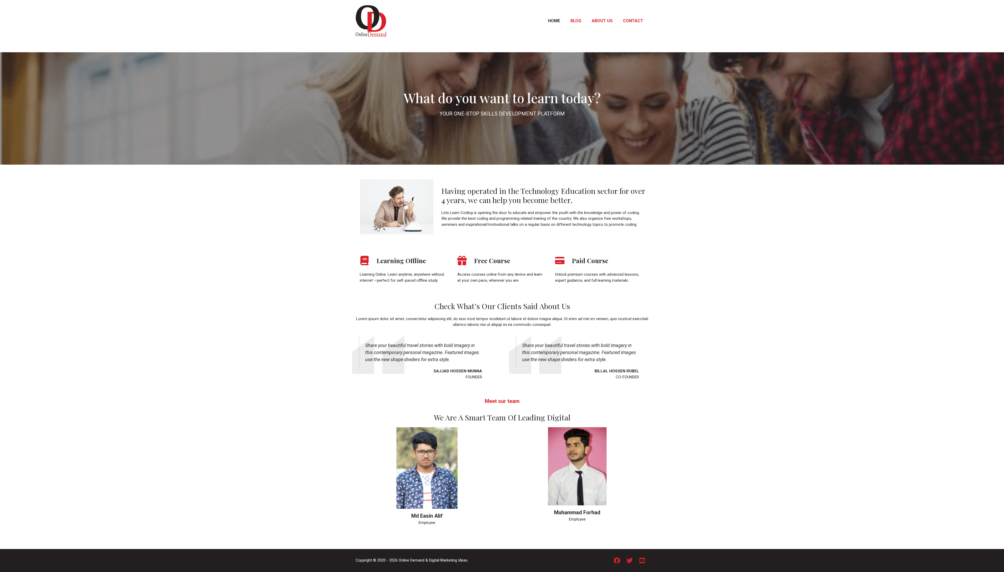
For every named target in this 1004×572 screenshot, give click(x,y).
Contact (633, 20)
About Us (602, 20)
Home (554, 20)
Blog (576, 20)
